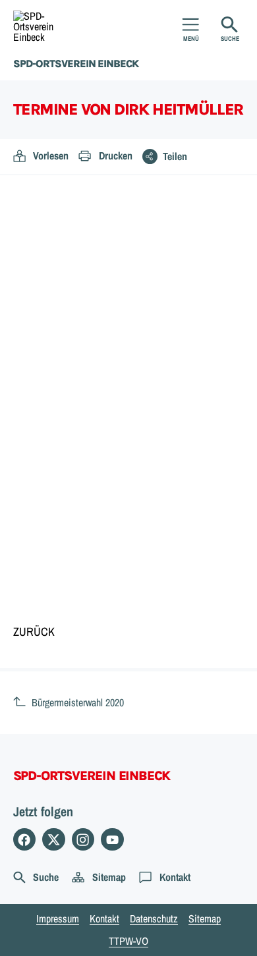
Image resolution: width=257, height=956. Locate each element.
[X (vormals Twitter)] (53, 839)
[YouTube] (112, 839)
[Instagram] (83, 839)
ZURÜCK (34, 631)
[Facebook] (24, 839)
